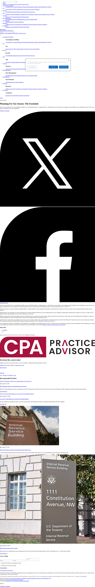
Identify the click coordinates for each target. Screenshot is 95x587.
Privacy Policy (84, 576)
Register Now (3, 365)
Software (53, 14)
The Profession (6, 20)
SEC (50, 7)
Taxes (7, 9)
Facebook (2, 586)
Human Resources (17, 12)
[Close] (68, 60)
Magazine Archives (14, 579)
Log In (9, 4)
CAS (11, 17)
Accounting (8, 7)
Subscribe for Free (15, 4)
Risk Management (25, 17)
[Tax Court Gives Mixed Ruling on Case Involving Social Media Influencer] (17, 393)
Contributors (44, 24)
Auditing (36, 7)
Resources (5, 23)
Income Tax (11, 9)
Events (15, 24)
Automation (23, 14)
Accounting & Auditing (8, 5)
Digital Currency (38, 14)
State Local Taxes (30, 9)
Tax (3, 8)
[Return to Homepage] (6, 570)
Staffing (35, 19)
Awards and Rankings (19, 22)
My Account (22, 4)
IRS (15, 9)
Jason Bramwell (3, 391)
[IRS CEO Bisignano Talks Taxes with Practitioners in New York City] (16, 381)
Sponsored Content (37, 24)
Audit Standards (41, 7)
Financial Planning (16, 17)
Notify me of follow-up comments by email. (11, 563)
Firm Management (7, 18)
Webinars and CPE (10, 24)
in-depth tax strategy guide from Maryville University (53, 324)
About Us (5, 4)
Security (49, 14)
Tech (4, 13)
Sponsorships (26, 27)
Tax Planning (37, 9)
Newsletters (7, 579)
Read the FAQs (3, 367)
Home (4, 3)
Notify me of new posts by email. (9, 565)
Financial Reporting (17, 7)
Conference (5, 25)
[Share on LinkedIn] (4, 110)
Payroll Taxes (32, 12)
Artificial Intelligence (15, 14)
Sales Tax (23, 9)
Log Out (27, 4)
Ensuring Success (10, 27)
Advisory (5, 15)
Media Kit (33, 578)
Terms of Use (39, 578)
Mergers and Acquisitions (28, 19)
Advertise (29, 578)
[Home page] (6, 30)
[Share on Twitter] (47, 206)
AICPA (15, 19)
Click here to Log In (19, 365)
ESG (12, 7)
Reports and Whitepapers (23, 24)
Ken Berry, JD (3, 404)
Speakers (21, 27)
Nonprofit (24, 7)
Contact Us (18, 578)
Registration (16, 27)
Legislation (18, 9)
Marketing (19, 19)
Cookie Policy (45, 578)
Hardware (44, 14)
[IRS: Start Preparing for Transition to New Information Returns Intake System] (29, 444)
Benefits (11, 12)
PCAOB (47, 7)
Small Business (30, 7)
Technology (8, 14)
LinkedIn (8, 586)
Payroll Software (25, 12)
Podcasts (31, 24)
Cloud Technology (30, 14)
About (14, 578)
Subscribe (2, 373)
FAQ (50, 578)
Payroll (4, 10)
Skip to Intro (2, 29)
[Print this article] (4, 303)
